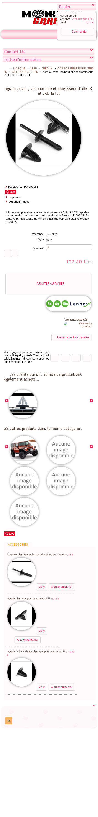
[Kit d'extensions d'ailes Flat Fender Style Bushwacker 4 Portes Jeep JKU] (24, 450)
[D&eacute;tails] (62, 566)
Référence (37, 234)
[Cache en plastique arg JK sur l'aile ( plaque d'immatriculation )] (61, 450)
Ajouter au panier (50, 283)
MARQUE (19, 68)
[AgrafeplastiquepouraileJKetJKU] (29, 598)
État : (41, 240)
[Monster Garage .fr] (49, 18)
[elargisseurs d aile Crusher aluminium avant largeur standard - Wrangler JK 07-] (24, 481)
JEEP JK (47, 68)
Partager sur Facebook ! (23, 186)
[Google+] (76, 357)
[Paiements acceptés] (78, 326)
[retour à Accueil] (6, 68)
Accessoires (18, 544)
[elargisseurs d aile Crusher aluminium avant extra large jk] (24, 512)
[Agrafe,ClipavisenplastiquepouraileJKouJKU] (37, 651)
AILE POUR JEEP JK (25, 72)
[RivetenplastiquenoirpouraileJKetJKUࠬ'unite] (36, 554)
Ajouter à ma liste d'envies (73, 337)
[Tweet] (55, 357)
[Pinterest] (87, 357)
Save (12, 192)
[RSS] (8, 720)
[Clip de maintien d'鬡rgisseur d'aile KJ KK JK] (23, 404)
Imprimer (14, 197)
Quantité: (38, 248)
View (42, 586)
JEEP (33, 68)
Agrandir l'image (19, 201)
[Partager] (65, 357)
